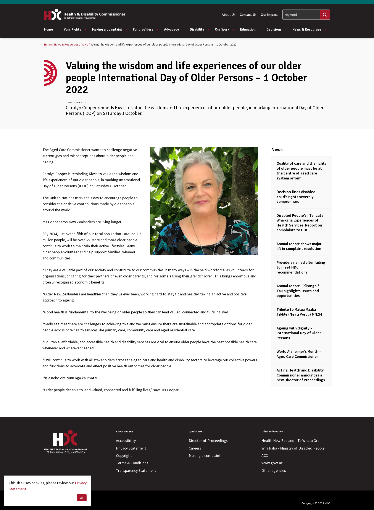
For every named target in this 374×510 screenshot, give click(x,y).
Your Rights (72, 29)
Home (48, 29)
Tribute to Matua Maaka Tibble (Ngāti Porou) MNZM (299, 312)
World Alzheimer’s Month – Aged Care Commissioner (299, 354)
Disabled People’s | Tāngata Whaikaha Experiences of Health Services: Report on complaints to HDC (300, 223)
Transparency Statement (136, 470)
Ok (82, 498)
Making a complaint (107, 29)
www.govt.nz (272, 462)
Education (248, 29)
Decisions (274, 29)
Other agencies (273, 470)
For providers (143, 29)
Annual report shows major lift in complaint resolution (299, 246)
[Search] (325, 15)
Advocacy (171, 29)
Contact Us (248, 14)
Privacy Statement (131, 448)
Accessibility (126, 440)
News (277, 149)
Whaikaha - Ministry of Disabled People (292, 448)
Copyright (124, 455)
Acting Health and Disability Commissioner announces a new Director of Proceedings (301, 375)
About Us (228, 14)
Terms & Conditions (132, 462)
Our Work (222, 29)
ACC (264, 455)
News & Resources (306, 29)
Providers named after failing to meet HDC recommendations (301, 267)
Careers (195, 448)
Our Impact (269, 14)
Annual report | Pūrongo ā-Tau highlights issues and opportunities (299, 290)
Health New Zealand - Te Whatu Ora (290, 440)
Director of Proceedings (208, 440)
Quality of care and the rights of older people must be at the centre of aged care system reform (301, 171)
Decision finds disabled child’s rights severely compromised (296, 196)
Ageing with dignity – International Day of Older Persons (299, 333)
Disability (197, 29)
